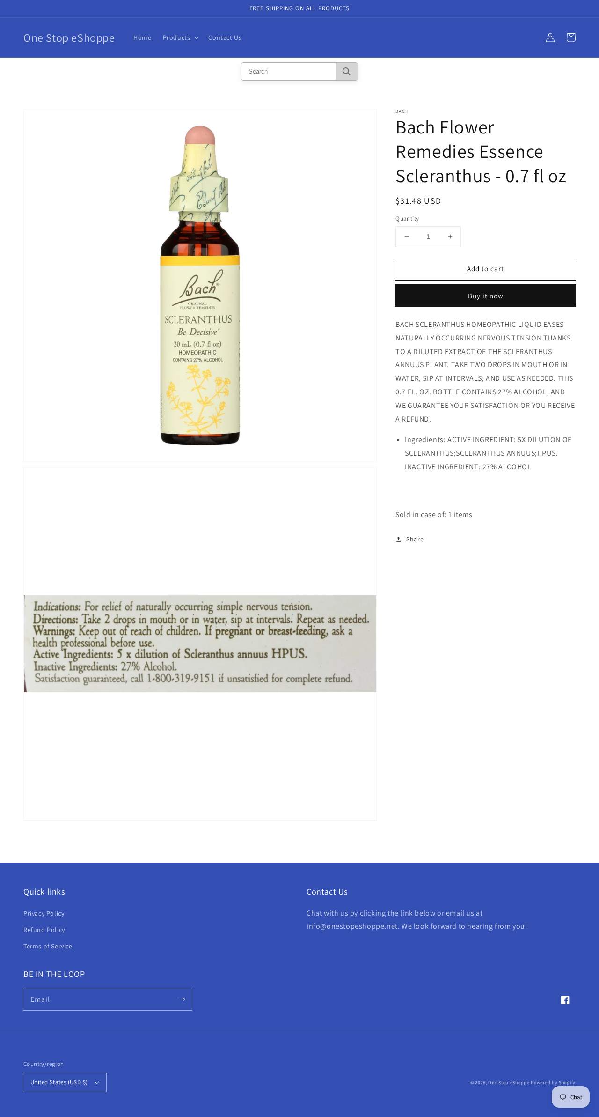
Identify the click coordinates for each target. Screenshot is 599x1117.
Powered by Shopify (553, 1083)
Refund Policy (44, 929)
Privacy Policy (43, 913)
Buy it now (486, 295)
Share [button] (415, 539)
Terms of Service (48, 946)
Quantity (407, 218)
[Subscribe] (181, 999)
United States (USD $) (59, 1082)
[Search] (347, 71)
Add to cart (485, 268)
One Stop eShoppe (508, 1083)
